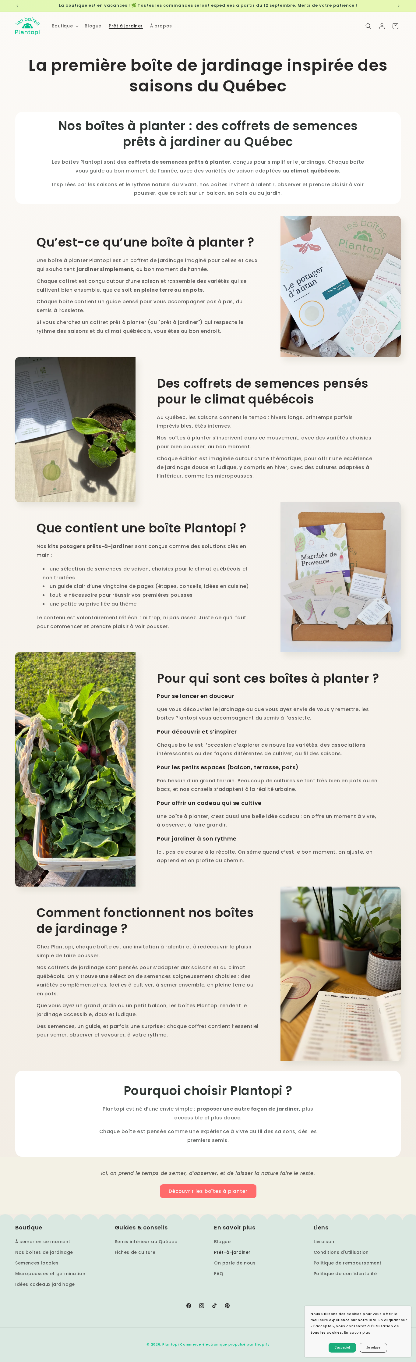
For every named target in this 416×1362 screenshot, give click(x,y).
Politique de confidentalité (345, 1274)
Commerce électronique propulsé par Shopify (224, 1344)
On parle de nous (235, 1263)
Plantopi (170, 1344)
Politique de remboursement (348, 1263)
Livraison (324, 1242)
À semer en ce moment (42, 1242)
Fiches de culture (135, 1252)
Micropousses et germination (50, 1274)
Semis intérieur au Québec (146, 1242)
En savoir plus (357, 1332)
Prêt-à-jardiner (232, 1252)
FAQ (219, 1274)
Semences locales (37, 1263)
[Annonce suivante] (398, 6)
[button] (64, 26)
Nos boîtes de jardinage (44, 1252)
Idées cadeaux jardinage (45, 1284)
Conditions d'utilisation (341, 1252)
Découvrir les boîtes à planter (208, 1191)
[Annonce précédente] (17, 6)
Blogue (222, 1242)
